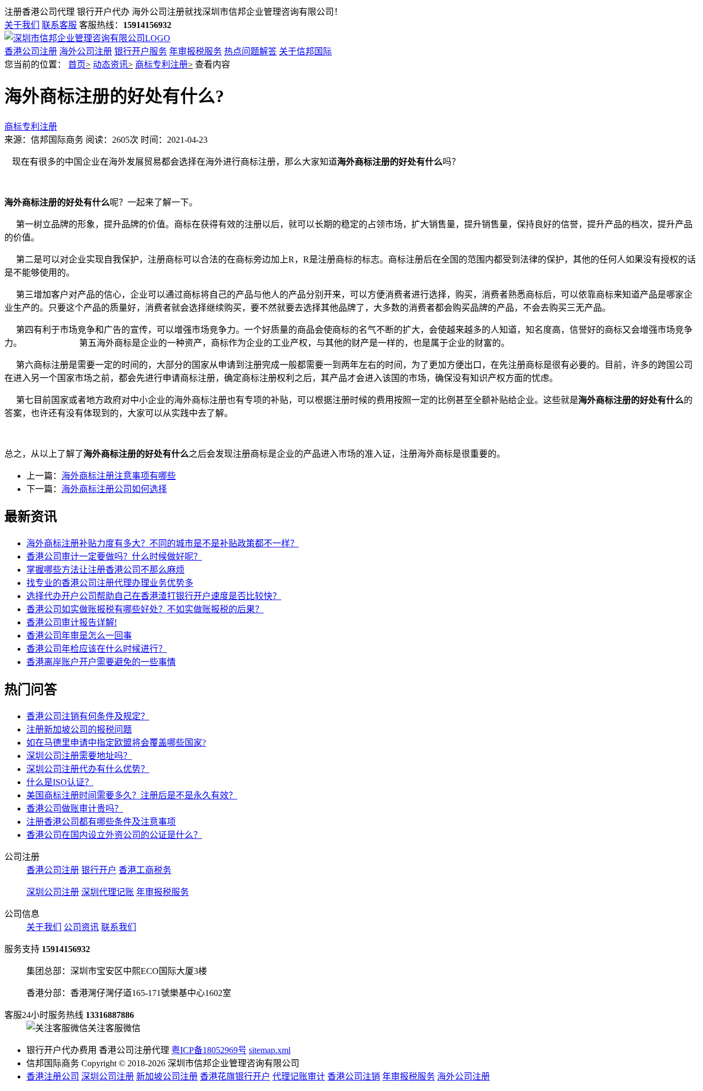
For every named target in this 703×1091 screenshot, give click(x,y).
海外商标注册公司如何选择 (114, 489)
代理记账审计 (298, 1076)
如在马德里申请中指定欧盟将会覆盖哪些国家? (116, 742)
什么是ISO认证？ (59, 782)
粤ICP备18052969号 (209, 1050)
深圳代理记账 (107, 892)
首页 (77, 64)
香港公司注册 (30, 51)
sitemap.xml (270, 1050)
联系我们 (118, 927)
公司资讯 (81, 927)
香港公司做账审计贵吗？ (74, 808)
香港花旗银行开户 (235, 1076)
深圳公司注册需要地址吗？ (79, 755)
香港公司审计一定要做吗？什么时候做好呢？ (114, 556)
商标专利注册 (161, 64)
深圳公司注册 (52, 892)
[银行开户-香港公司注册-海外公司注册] (87, 38)
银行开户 (98, 870)
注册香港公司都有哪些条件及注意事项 (101, 821)
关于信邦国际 (305, 51)
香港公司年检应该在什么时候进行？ (96, 648)
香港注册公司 (52, 1076)
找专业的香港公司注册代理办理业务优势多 (109, 583)
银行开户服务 (140, 51)
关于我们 (22, 25)
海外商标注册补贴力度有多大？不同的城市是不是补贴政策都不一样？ (162, 543)
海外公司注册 (85, 51)
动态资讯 (110, 64)
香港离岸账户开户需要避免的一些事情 (101, 662)
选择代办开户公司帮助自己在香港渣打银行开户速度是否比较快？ (153, 596)
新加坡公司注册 (167, 1076)
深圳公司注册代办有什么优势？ (87, 769)
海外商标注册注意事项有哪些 (119, 475)
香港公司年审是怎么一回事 (79, 635)
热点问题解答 (250, 51)
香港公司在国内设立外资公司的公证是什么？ (114, 835)
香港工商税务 (145, 870)
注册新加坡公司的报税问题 (79, 729)
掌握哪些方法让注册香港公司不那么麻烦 (105, 569)
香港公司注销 (353, 1076)
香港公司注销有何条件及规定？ (87, 716)
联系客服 (59, 25)
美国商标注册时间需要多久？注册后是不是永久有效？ (131, 795)
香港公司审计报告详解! (71, 622)
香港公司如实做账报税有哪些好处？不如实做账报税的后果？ (145, 609)
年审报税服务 (195, 51)
